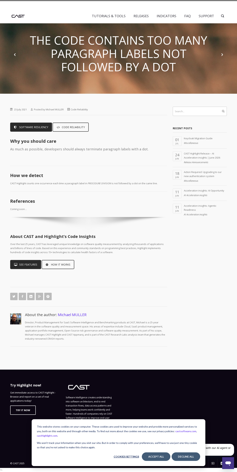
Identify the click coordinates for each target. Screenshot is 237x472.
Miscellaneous (191, 143)
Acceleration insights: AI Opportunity (204, 190)
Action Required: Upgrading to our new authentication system (203, 174)
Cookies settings (126, 456)
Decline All (186, 456)
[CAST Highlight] (18, 16)
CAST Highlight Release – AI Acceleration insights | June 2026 (202, 155)
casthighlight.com (47, 435)
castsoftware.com (185, 431)
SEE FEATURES (28, 264)
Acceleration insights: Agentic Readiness (200, 207)
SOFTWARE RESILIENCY (33, 127)
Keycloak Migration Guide (198, 138)
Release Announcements (196, 162)
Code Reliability (79, 109)
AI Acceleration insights (195, 195)
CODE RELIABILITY (73, 127)
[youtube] (213, 463)
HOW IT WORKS (60, 264)
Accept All (156, 456)
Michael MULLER (55, 109)
